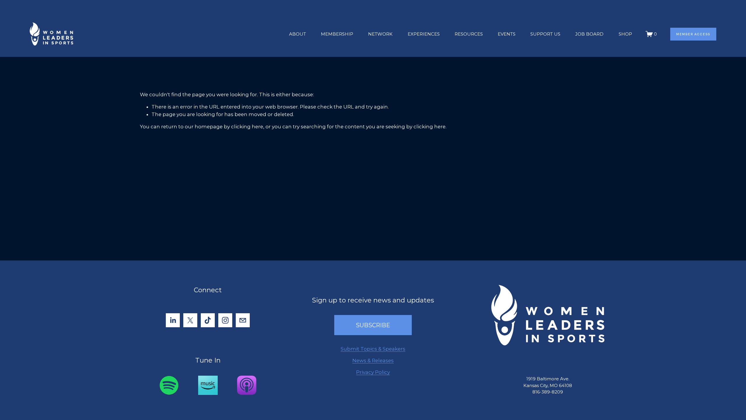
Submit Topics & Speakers (373, 349)
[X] (190, 320)
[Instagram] (225, 320)
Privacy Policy (373, 372)
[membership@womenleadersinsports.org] (243, 320)
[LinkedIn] (173, 320)
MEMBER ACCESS (693, 34)
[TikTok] (208, 320)
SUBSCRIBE (373, 325)
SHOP (625, 34)
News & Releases (373, 360)
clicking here (247, 127)
